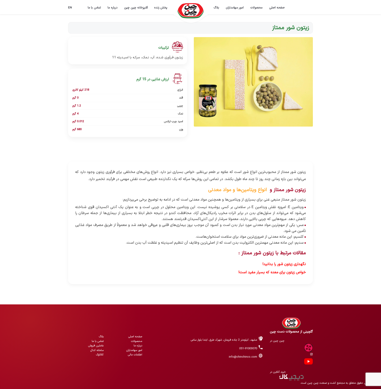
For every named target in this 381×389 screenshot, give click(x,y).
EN (70, 7)
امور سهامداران (235, 7)
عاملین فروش (96, 345)
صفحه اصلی (277, 7)
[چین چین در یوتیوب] (308, 361)
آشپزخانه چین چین (136, 7)
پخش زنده (161, 7)
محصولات (256, 7)
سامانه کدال (97, 350)
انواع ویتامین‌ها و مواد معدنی (237, 190)
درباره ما (113, 7)
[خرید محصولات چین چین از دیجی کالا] (291, 377)
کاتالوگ (100, 355)
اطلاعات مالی (135, 355)
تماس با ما (94, 7)
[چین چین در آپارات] (308, 347)
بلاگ (216, 7)
